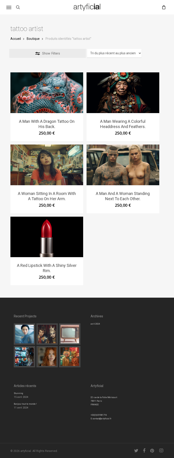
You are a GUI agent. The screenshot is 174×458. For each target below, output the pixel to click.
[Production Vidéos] (24, 356)
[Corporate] (69, 334)
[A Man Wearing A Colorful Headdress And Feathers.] (123, 92)
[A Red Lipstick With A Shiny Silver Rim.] (46, 237)
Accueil (15, 38)
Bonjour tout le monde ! (25, 404)
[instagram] (161, 450)
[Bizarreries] (69, 356)
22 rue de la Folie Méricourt (104, 397)
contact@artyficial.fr (102, 419)
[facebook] (144, 450)
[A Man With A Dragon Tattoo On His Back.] (46, 92)
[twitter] (136, 450)
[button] (8, 7)
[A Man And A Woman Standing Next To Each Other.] (123, 165)
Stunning (18, 393)
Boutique (33, 38)
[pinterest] (152, 450)
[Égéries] (47, 356)
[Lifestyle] (47, 334)
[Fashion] (24, 334)
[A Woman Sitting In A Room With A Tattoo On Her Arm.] (46, 165)
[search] (18, 7)
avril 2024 (95, 324)
